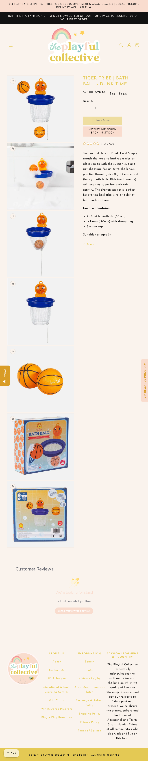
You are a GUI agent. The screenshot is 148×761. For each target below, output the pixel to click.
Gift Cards (56, 700)
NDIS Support (56, 678)
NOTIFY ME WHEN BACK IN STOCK (102, 131)
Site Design (81, 755)
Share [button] (90, 244)
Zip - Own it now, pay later (89, 689)
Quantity (88, 101)
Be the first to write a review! (74, 611)
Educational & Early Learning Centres (56, 689)
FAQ (89, 670)
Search (89, 661)
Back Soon (102, 120)
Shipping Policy (89, 714)
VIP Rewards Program (56, 709)
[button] (11, 45)
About (57, 661)
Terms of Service (89, 730)
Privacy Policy (89, 722)
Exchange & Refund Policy (89, 703)
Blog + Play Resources (56, 717)
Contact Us (56, 670)
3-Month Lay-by (90, 678)
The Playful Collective (53, 755)
